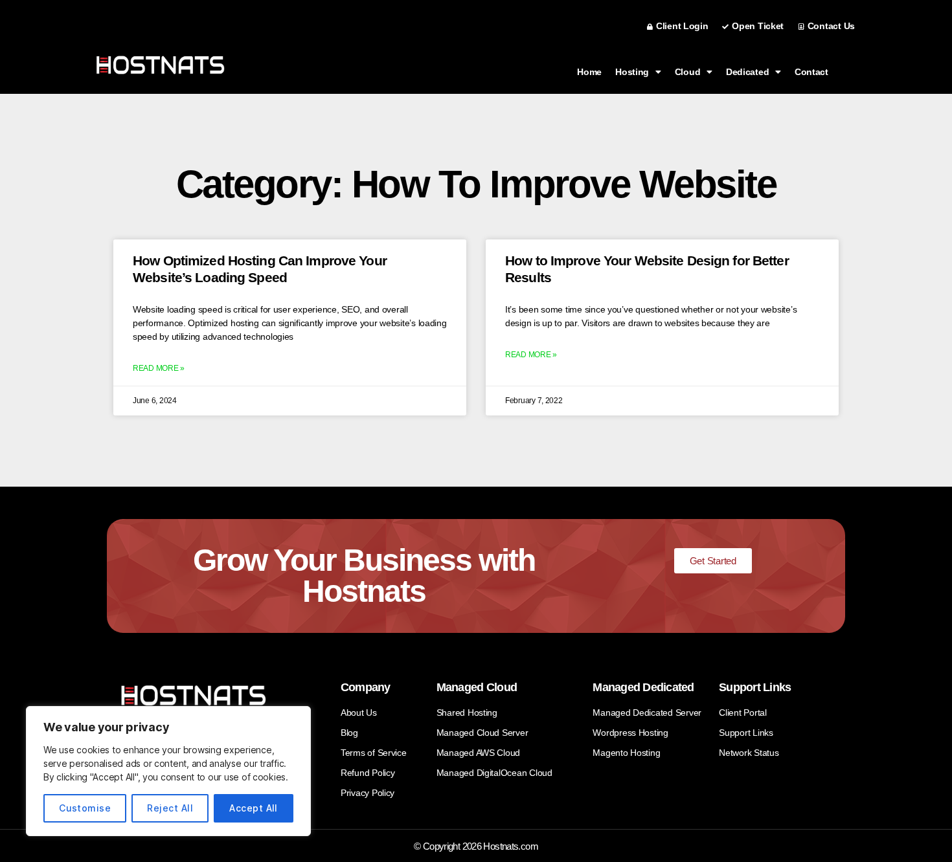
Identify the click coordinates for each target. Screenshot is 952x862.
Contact (811, 72)
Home (589, 72)
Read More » (159, 368)
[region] (168, 771)
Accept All (253, 807)
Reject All (170, 807)
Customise (85, 807)
